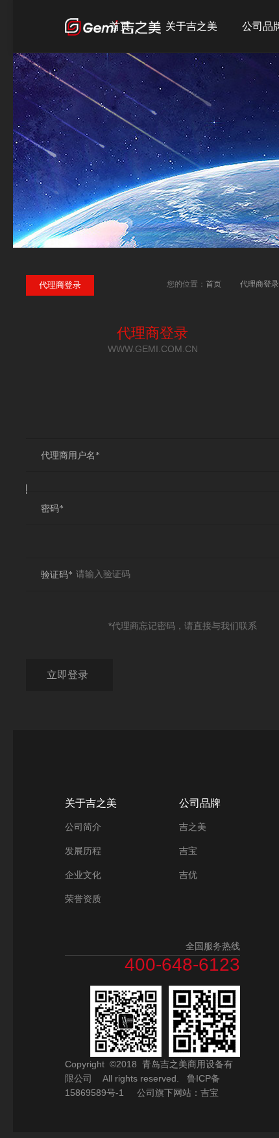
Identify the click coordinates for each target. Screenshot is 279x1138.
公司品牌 (200, 803)
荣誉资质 (83, 899)
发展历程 (83, 851)
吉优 (188, 875)
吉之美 (192, 827)
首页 (120, 26)
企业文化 (83, 875)
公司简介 (83, 827)
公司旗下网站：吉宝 (178, 1092)
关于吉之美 (191, 26)
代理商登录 (259, 284)
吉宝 (188, 851)
